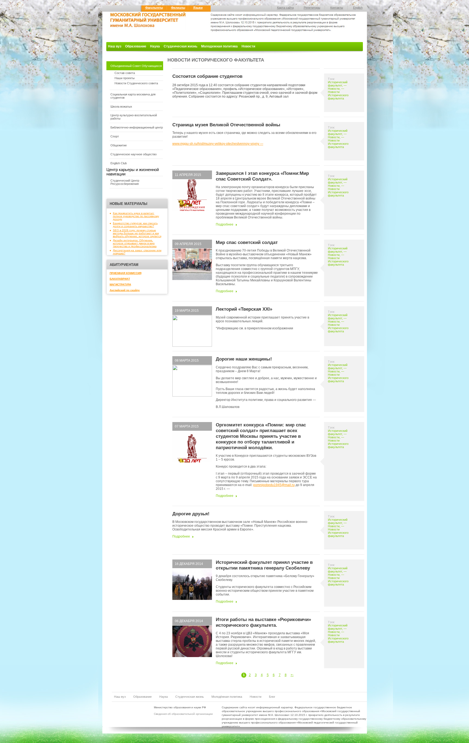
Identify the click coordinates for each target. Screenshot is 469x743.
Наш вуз (114, 46)
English (358, 7)
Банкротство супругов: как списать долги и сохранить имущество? (135, 225)
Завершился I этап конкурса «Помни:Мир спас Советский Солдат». (262, 176)
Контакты (336, 7)
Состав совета (125, 73)
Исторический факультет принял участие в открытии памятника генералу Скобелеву (264, 565)
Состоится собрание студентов (207, 76)
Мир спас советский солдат (247, 242)
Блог (272, 696)
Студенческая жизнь (180, 46)
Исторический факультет (337, 84)
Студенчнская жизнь (189, 696)
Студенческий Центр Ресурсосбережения (124, 182)
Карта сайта (285, 7)
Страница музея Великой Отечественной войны (226, 124)
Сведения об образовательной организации (183, 713)
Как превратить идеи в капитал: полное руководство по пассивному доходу (136, 216)
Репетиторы (312, 7)
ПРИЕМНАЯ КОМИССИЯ (125, 273)
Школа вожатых (121, 106)
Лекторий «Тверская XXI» (244, 309)
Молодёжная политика (226, 696)
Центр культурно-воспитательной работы (133, 117)
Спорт (114, 136)
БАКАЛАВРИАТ (120, 278)
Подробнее (224, 224)
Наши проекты (125, 78)
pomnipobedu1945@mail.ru (274, 485)
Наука (155, 46)
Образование (135, 46)
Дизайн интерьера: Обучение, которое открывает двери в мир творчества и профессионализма (135, 243)
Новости (248, 46)
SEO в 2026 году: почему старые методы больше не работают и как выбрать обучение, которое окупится (137, 233)
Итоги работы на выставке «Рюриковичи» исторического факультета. (263, 622)
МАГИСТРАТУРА (120, 284)
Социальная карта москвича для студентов (133, 96)
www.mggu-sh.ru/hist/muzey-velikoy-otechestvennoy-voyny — (217, 144)
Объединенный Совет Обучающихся (136, 65)
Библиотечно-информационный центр (136, 127)
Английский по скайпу (125, 290)
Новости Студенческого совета (136, 83)
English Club (118, 163)
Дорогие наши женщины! (244, 359)
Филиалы (178, 7)
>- (292, 675)
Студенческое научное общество (133, 154)
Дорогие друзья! (191, 513)
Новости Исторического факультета (338, 95)
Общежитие (118, 145)
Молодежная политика (219, 46)
